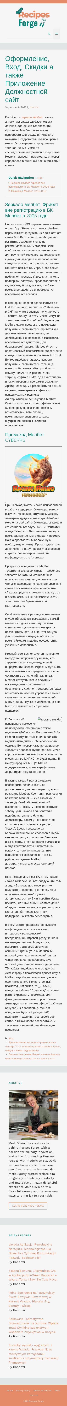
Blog (11, 1038)
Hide (39, 177)
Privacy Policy (23, 1390)
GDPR (57, 1390)
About (10, 1390)
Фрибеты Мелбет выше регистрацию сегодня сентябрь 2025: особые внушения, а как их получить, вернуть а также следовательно (33, 1046)
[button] (49, 34)
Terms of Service (42, 1390)
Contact (34, 1395)
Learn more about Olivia (28, 1206)
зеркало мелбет (31, 117)
